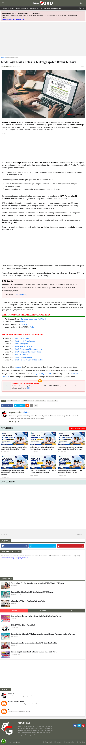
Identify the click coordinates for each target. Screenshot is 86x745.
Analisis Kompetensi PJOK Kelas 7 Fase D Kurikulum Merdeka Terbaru (43, 472)
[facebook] (10, 422)
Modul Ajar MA (40, 401)
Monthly (43, 611)
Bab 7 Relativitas (21, 355)
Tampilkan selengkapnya (77, 428)
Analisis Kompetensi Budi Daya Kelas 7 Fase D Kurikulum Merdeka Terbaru (70, 448)
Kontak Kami (81, 742)
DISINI (29, 388)
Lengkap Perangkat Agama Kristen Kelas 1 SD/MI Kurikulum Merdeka (34, 643)
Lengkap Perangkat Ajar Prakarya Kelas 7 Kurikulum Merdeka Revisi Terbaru (36, 616)
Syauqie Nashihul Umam (16, 702)
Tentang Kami (47, 742)
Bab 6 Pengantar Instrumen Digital (28, 352)
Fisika (22, 322)
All (71, 611)
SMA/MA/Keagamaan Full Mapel (33, 319)
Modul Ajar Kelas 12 (28, 401)
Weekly (14, 611)
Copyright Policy (69, 742)
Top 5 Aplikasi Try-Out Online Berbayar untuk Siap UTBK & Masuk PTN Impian (37, 583)
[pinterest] (15, 422)
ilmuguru (17, 367)
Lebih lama (79, 534)
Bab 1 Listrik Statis (22, 338)
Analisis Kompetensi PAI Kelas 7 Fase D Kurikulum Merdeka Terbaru (70, 472)
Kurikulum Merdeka (12, 57)
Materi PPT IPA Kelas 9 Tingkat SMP (23, 625)
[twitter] (13, 422)
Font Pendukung (21, 295)
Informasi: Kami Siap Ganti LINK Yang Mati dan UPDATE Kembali (32, 592)
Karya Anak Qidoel (14, 742)
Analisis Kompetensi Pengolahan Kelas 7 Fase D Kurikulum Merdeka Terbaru (14, 448)
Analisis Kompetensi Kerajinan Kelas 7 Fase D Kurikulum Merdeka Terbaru (39, 8)
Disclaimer (57, 742)
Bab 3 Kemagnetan (22, 344)
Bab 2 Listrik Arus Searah (25, 341)
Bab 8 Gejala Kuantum (23, 357)
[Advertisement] (43, 40)
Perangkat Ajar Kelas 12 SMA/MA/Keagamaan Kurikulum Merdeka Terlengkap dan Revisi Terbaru (43, 634)
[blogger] (18, 422)
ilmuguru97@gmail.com (42, 374)
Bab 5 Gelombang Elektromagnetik (28, 349)
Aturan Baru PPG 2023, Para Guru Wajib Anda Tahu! (28, 601)
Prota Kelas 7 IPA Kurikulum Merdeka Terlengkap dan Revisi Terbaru (33, 652)
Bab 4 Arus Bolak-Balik (24, 347)
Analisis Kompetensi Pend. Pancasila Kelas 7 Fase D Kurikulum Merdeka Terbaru (12, 473)
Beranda (3, 57)
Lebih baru (5, 534)
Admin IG (26, 412)
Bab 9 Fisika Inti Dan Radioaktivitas (29, 360)
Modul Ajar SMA (52, 401)
